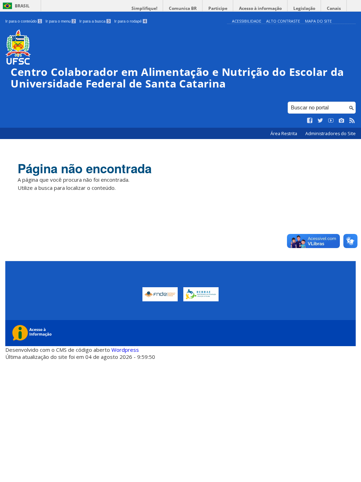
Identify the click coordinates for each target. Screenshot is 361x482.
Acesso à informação (260, 8)
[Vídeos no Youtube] (331, 120)
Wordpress (125, 349)
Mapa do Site (318, 21)
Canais (334, 8)
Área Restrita (284, 134)
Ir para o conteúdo (23, 21)
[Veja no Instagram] (341, 120)
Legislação (304, 8)
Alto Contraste (283, 21)
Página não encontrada (85, 168)
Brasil (22, 6)
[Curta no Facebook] (310, 120)
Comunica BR (183, 8)
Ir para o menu (60, 21)
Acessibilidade (246, 21)
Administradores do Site (330, 134)
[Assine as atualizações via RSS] (352, 120)
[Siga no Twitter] (320, 120)
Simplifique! (144, 8)
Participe (217, 8)
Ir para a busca (94, 21)
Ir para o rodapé (130, 21)
